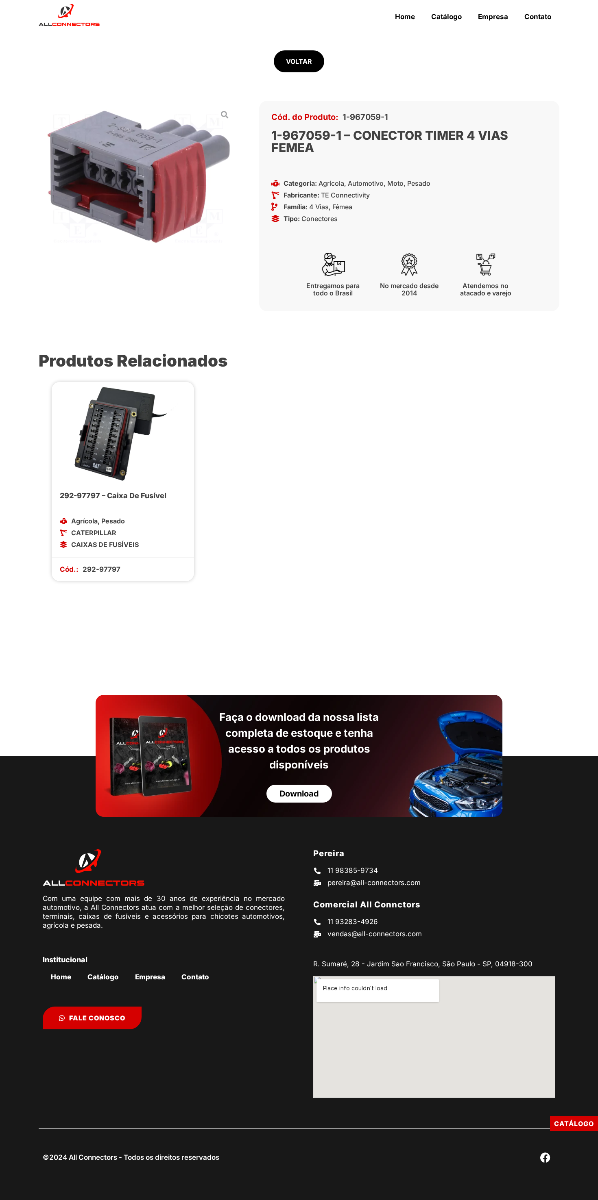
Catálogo (446, 17)
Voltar (299, 61)
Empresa (493, 17)
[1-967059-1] (139, 177)
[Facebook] (545, 1157)
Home (405, 17)
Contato (537, 17)
